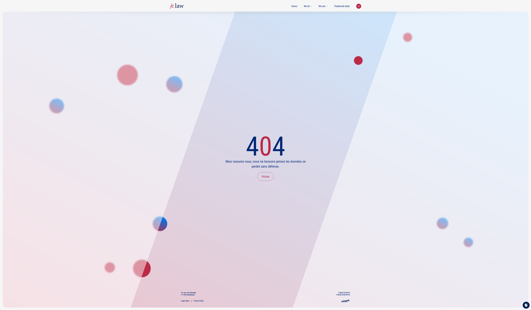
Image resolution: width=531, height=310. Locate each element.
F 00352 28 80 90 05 (343, 295)
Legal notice (185, 301)
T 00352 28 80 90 (344, 293)
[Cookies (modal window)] (526, 305)
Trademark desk (342, 6)
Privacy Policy (199, 301)
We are (322, 6)
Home (294, 6)
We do (307, 6)
